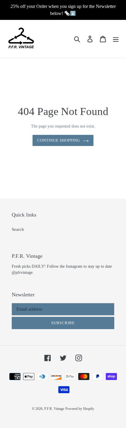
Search (18, 229)
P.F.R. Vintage (54, 409)
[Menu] (115, 38)
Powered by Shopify (79, 409)
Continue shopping (58, 140)
